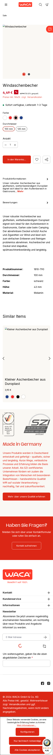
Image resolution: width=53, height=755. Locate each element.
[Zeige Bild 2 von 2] (29, 74)
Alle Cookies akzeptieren (27, 750)
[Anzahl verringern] (5, 145)
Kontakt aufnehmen (26, 545)
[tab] (26, 185)
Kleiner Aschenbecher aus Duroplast (25, 381)
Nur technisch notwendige (27, 740)
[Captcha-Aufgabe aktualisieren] (44, 646)
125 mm (21, 129)
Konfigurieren (27, 731)
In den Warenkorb (16, 159)
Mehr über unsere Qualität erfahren (26, 496)
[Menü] (6, 4)
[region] (26, 52)
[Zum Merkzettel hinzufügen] (36, 159)
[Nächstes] (50, 358)
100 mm (9, 129)
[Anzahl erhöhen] (15, 145)
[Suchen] (40, 4)
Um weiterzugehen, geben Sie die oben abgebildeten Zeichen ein (25, 655)
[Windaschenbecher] (26, 52)
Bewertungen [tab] (10, 202)
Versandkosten (17, 704)
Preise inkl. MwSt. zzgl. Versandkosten (22, 97)
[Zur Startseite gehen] (23, 4)
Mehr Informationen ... (26, 725)
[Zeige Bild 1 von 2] (24, 74)
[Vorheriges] (3, 358)
